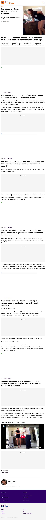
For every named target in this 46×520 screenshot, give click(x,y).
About (2, 509)
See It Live (25, 492)
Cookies (24, 509)
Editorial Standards (27, 513)
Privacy (3, 513)
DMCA (24, 511)
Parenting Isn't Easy (27, 495)
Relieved (3, 495)
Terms (2, 511)
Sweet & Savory (5, 497)
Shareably (3, 492)
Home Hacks (25, 500)
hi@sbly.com (10, 483)
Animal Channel (4, 500)
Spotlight (25, 497)
